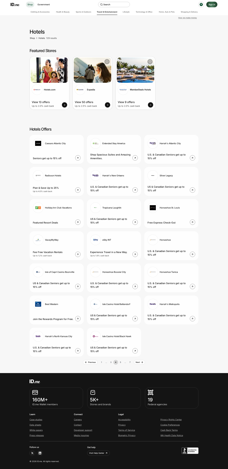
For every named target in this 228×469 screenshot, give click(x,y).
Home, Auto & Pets (167, 12)
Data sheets (35, 425)
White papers (36, 430)
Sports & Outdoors (83, 12)
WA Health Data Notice (171, 435)
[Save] (64, 61)
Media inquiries (81, 435)
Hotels (42, 38)
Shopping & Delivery (189, 12)
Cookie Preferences (170, 425)
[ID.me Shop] (17, 4)
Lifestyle (126, 12)
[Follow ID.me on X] (32, 453)
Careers (78, 419)
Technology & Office (144, 12)
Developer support (83, 430)
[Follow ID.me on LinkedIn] (40, 453)
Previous (92, 362)
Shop (30, 4)
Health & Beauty (63, 12)
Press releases (37, 435)
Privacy (122, 425)
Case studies (36, 419)
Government (43, 4)
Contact (78, 425)
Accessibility (124, 419)
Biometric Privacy (127, 435)
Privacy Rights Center (171, 419)
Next (138, 362)
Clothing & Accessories (40, 12)
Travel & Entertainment (107, 12)
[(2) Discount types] (201, 4)
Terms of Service (126, 430)
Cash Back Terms (169, 430)
